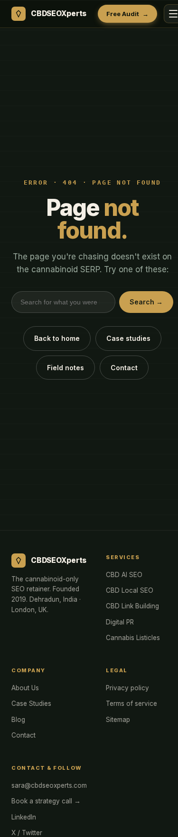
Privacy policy (127, 688)
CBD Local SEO (129, 590)
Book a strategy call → (46, 801)
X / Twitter (26, 833)
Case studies (128, 338)
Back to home (57, 338)
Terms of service (131, 703)
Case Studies (31, 703)
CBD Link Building (132, 606)
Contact (124, 368)
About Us (25, 688)
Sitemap (118, 719)
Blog (18, 719)
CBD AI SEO (124, 575)
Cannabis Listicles (133, 637)
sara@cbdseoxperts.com (49, 785)
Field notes (65, 368)
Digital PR (120, 622)
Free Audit (127, 14)
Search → (146, 302)
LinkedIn (23, 817)
